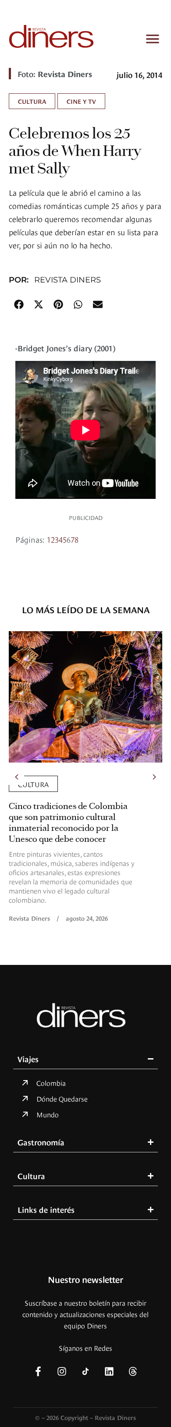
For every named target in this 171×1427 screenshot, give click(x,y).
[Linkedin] (109, 1371)
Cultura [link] (32, 101)
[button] (18, 304)
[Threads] (132, 1371)
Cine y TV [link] (81, 101)
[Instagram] (61, 1371)
